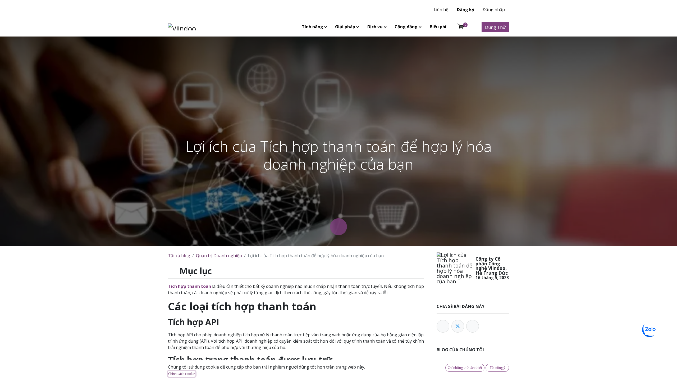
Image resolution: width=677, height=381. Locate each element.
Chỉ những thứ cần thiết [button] (465, 367)
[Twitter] (457, 326)
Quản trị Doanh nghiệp (219, 255)
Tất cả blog (179, 255)
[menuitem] (313, 26)
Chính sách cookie (181, 373)
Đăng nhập (494, 9)
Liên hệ (441, 9)
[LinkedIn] (472, 326)
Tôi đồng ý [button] (497, 367)
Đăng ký (465, 9)
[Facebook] (443, 326)
